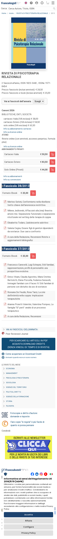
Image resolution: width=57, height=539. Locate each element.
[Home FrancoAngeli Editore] (11, 3)
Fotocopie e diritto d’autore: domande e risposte (24, 415)
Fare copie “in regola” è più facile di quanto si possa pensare (27, 424)
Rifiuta (28, 520)
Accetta (28, 514)
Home (4, 13)
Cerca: (4, 8)
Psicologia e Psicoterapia (17, 378)
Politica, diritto (13, 392)
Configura (28, 527)
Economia (10, 369)
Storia (9, 401)
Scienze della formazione (17, 397)
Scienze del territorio (16, 387)
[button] (25, 3)
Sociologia (11, 383)
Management (12, 373)
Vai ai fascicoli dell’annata (17, 101)
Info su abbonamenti (13, 176)
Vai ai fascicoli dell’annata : (22, 329)
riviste (11, 13)
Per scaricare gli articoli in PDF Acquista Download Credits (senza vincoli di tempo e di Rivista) (28, 344)
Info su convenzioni (12, 180)
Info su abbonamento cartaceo (17, 129)
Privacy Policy (28, 533)
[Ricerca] (54, 8)
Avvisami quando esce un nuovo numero (21, 357)
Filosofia (10, 406)
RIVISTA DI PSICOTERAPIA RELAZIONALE (32, 13)
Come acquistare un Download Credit (24, 354)
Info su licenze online (13, 132)
